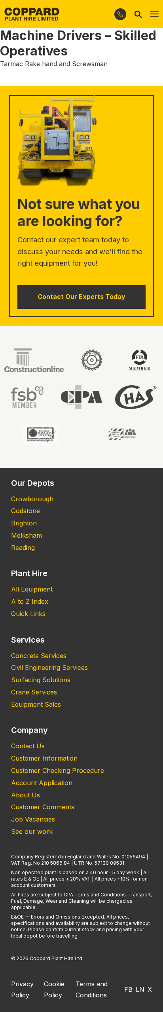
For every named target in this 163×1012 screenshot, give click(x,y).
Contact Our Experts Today (81, 297)
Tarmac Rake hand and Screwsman (54, 64)
